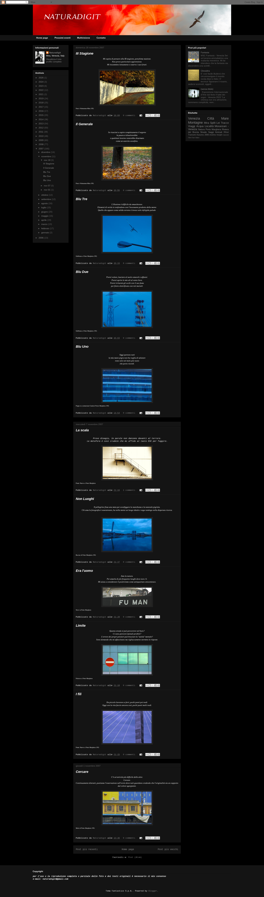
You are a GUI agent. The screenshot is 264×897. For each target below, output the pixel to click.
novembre (46, 156)
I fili (78, 694)
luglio (44, 207)
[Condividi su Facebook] (155, 115)
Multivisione (83, 38)
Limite (81, 625)
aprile (44, 220)
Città (210, 118)
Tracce (225, 122)
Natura (201, 129)
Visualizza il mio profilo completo (54, 60)
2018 (41, 102)
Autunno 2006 (202, 135)
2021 (41, 94)
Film (189, 138)
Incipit (219, 135)
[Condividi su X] (152, 115)
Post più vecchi (168, 849)
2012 (41, 127)
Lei (218, 122)
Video (197, 138)
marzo (44, 224)
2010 (41, 136)
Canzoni (226, 135)
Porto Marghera (213, 129)
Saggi (211, 132)
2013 (41, 123)
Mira (206, 122)
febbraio (45, 228)
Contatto (101, 38)
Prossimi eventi (63, 38)
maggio (45, 216)
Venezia (194, 118)
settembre (46, 199)
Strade (203, 132)
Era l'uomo (84, 571)
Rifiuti (226, 132)
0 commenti (129, 115)
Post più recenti (87, 849)
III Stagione (84, 53)
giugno (44, 212)
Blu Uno (82, 346)
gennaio (45, 232)
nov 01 (47, 190)
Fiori (193, 138)
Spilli (213, 122)
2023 (41, 86)
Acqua (200, 126)
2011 (41, 132)
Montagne (195, 122)
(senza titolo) (207, 89)
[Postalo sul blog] (149, 115)
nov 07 (47, 185)
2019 (41, 98)
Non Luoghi (85, 499)
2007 (41, 148)
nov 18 (47, 160)
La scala (82, 430)
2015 (41, 115)
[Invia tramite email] (146, 115)
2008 (41, 144)
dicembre (46, 152)
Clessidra (205, 71)
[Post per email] (140, 115)
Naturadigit (100, 115)
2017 (41, 107)
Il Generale (84, 124)
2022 (41, 90)
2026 (41, 77)
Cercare (82, 772)
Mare (225, 118)
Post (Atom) (135, 857)
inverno (212, 135)
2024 (41, 82)
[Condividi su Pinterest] (158, 115)
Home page (42, 38)
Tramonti (192, 135)
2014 (41, 119)
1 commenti (129, 490)
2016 (41, 111)
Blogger (152, 891)
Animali (218, 132)
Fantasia (205, 52)
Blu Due (82, 272)
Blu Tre (81, 199)
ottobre (45, 195)
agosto (44, 203)
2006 (41, 238)
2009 (41, 140)
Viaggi (191, 126)
